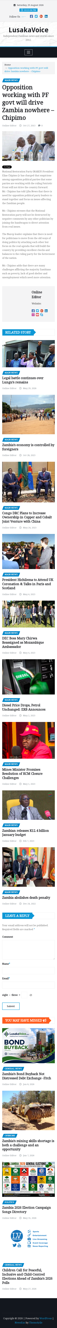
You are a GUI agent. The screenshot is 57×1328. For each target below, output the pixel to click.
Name (6, 963)
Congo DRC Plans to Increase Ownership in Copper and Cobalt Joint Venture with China (27, 517)
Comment (7, 936)
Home (8, 64)
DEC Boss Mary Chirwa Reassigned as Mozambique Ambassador (23, 642)
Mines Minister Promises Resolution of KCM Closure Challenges (22, 774)
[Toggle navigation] (29, 52)
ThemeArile (35, 1322)
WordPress (45, 1318)
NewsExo (20, 1322)
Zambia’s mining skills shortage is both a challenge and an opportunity (28, 1145)
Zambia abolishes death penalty (26, 897)
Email (6, 978)
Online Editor (9, 125)
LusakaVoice (29, 30)
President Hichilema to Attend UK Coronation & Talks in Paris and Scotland (27, 584)
